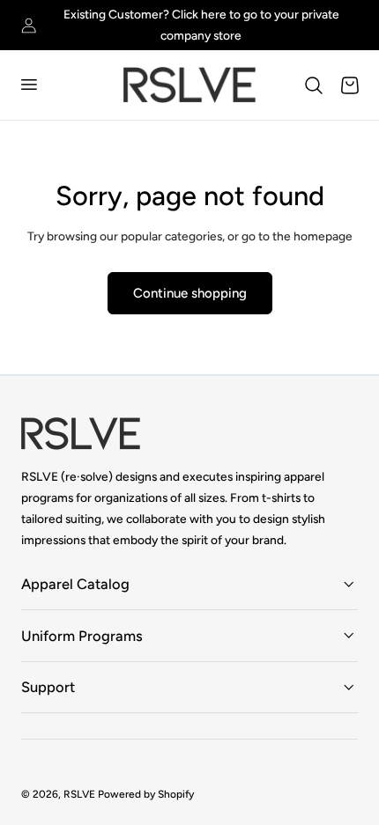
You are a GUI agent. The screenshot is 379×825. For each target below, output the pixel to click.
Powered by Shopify (146, 794)
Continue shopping (190, 293)
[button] (28, 84)
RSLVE (79, 794)
